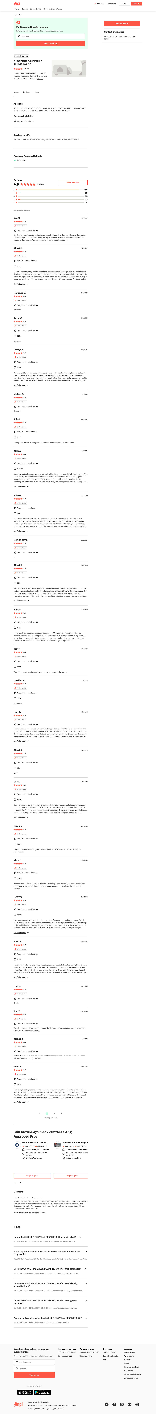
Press (126, 1363)
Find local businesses (66, 1352)
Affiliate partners (131, 1378)
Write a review (72, 182)
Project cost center (111, 1356)
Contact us (128, 1370)
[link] (32, 1151)
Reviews (26, 92)
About (16, 92)
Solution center (109, 1352)
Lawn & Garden (35, 9)
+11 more (40, 79)
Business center (86, 1356)
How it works (129, 1352)
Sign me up (34, 1375)
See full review (20, 284)
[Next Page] (61, 1113)
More (45, 9)
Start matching (50, 43)
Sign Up (136, 3)
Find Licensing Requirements (24, 1208)
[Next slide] (20, 1182)
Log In (124, 3)
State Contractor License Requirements (28, 1198)
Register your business (89, 1352)
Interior (17, 9)
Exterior (25, 9)
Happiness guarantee (132, 1374)
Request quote (32, 1176)
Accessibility (35, 1405)
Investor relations (131, 1367)
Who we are (129, 1356)
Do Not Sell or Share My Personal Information (60, 1405)
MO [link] (20, 15)
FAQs (105, 1359)
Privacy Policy (45, 1402)
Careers (127, 1359)
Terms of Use (32, 1402)
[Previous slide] (15, 1182)
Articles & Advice (55, 9)
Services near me (65, 1356)
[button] (15, 1183)
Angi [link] (15, 15)
